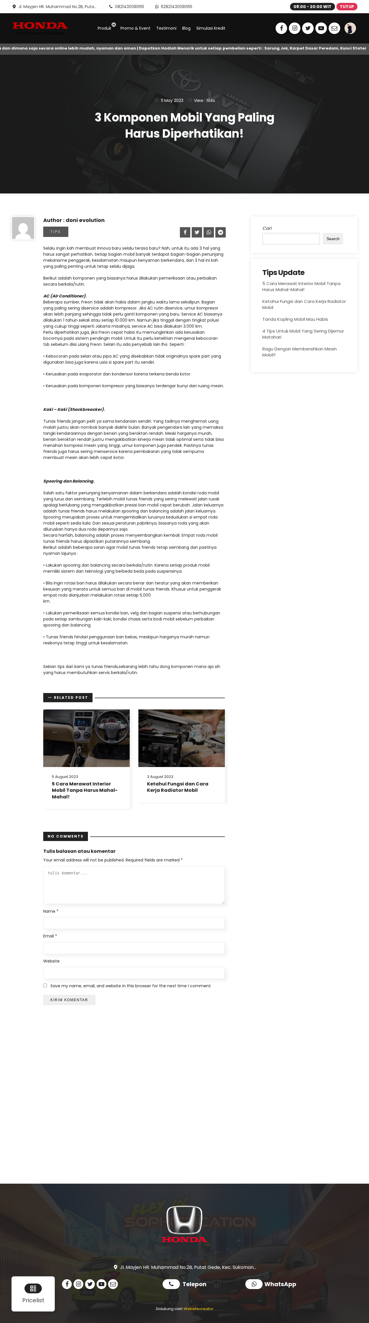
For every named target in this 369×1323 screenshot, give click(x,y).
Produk (104, 28)
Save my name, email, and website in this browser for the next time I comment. (131, 986)
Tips (55, 231)
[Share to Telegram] (219, 232)
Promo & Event (135, 28)
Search (333, 238)
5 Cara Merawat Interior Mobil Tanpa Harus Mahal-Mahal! (85, 790)
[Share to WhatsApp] (208, 232)
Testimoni (166, 28)
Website (51, 961)
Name (51, 911)
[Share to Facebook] (184, 232)
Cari (267, 228)
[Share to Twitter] (196, 232)
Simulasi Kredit (210, 28)
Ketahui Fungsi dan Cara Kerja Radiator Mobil (177, 787)
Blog (186, 28)
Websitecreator (198, 1308)
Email (50, 936)
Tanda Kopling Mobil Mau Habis (295, 319)
